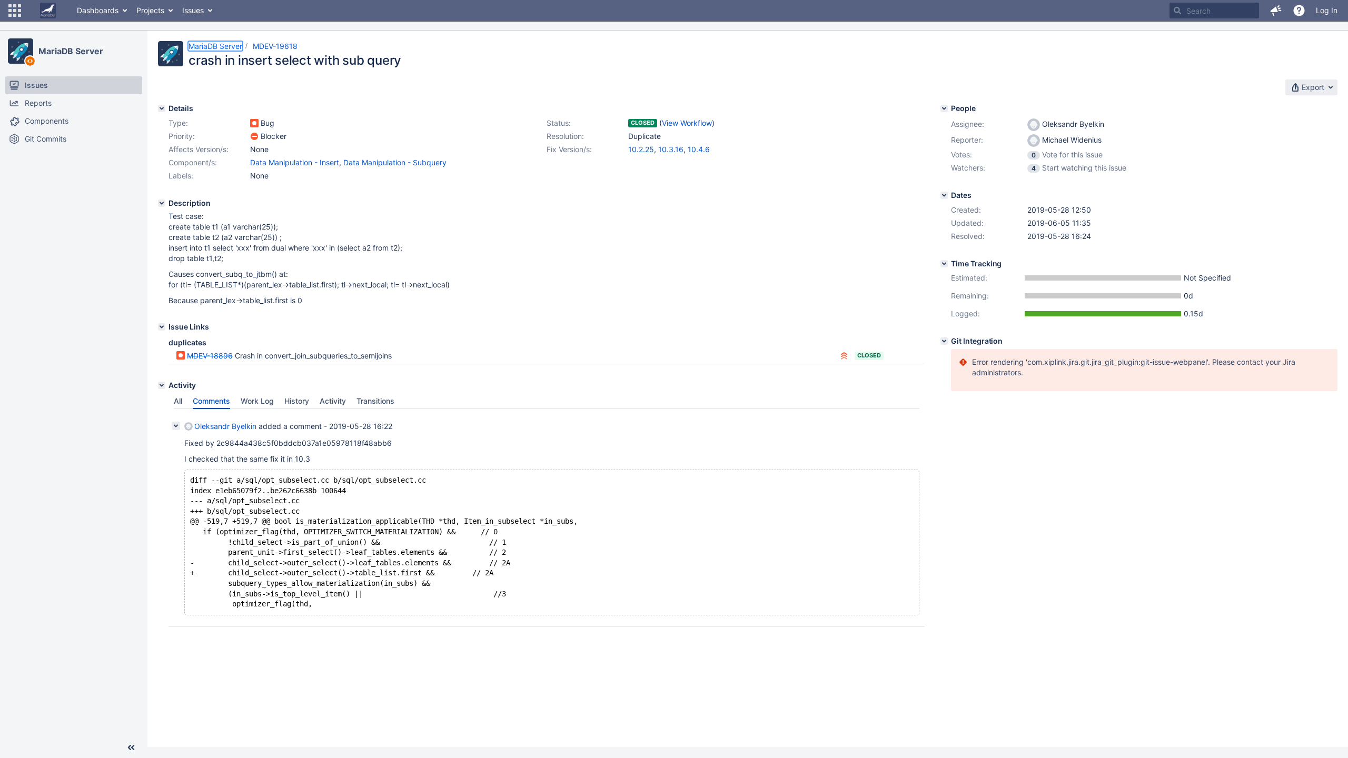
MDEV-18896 (210, 355)
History (296, 400)
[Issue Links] (161, 327)
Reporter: (967, 139)
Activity (333, 400)
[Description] (161, 203)
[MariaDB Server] (20, 51)
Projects (150, 10)
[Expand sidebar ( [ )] (131, 747)
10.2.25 (641, 149)
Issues (193, 10)
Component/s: (192, 162)
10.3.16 (670, 149)
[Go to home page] (48, 10)
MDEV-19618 (275, 46)
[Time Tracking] (944, 263)
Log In (1326, 10)
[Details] (161, 108)
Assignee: (967, 123)
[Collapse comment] (176, 426)
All (178, 400)
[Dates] (944, 195)
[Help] (1299, 10)
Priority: (181, 136)
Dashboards (97, 10)
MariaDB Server (70, 51)
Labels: (180, 175)
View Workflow (687, 122)
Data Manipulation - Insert (294, 162)
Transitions (375, 400)
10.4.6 (699, 149)
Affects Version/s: (198, 149)
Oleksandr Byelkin (225, 426)
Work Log (257, 400)
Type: (178, 122)
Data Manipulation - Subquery (395, 162)
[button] (14, 10)
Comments (211, 400)
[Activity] (161, 385)
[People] (944, 108)
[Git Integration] (944, 341)
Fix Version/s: (569, 149)
